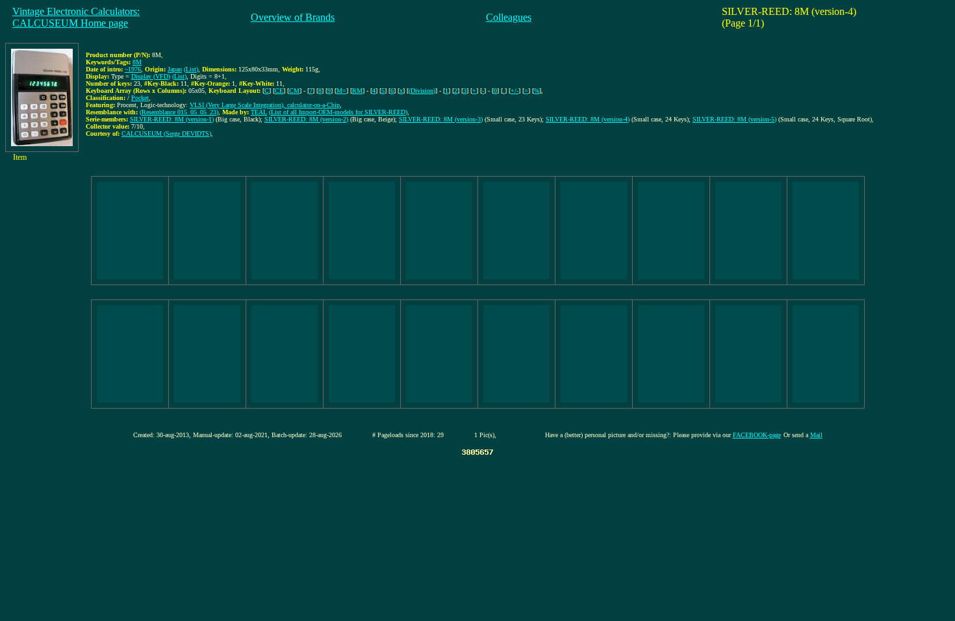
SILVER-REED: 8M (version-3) (441, 119)
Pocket (140, 97)
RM (357, 90)
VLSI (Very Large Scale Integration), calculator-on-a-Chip (265, 104)
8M (137, 62)
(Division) (422, 90)
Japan (175, 69)
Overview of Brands (293, 17)
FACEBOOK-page (757, 434)
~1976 (133, 69)
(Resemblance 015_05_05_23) (179, 112)
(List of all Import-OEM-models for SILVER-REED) (338, 112)
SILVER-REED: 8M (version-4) (588, 119)
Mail (816, 434)
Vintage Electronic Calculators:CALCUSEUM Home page (76, 17)
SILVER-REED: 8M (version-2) (306, 119)
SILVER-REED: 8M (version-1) (172, 119)
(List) (191, 69)
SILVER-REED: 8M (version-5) (734, 119)
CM (294, 90)
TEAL (259, 112)
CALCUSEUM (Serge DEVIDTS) (166, 133)
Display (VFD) (150, 76)
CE (279, 90)
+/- (514, 90)
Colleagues (508, 17)
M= (341, 90)
